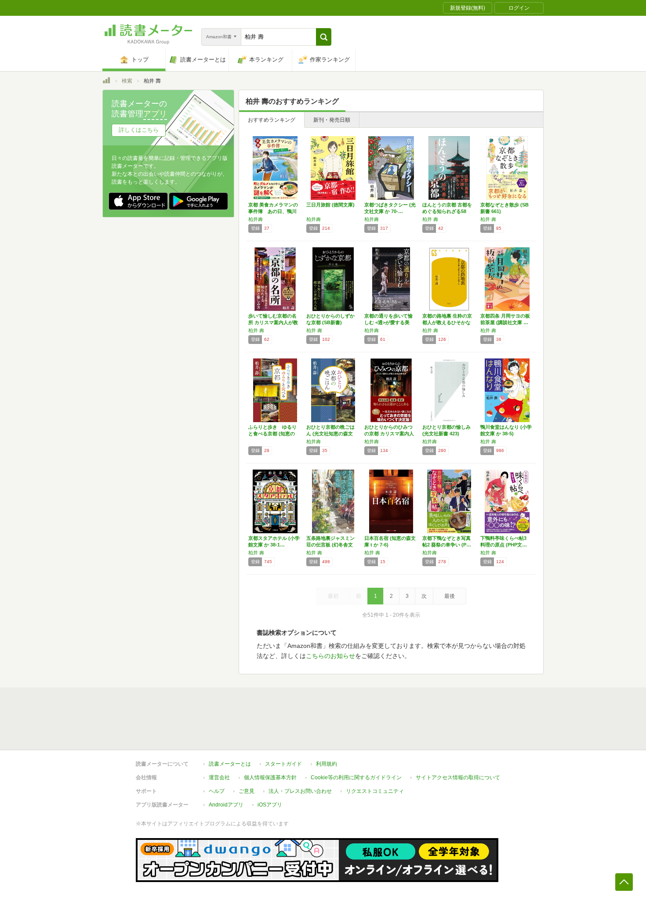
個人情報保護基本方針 (270, 777)
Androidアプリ (226, 804)
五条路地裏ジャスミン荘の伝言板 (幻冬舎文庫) (330, 544)
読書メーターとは (230, 764)
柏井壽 (255, 219)
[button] (323, 37)
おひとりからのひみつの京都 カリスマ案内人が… (389, 433)
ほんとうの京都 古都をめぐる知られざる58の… (447, 211)
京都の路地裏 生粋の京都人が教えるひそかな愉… (447, 322)
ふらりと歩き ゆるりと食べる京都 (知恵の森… (272, 433)
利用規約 (326, 764)
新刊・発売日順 (331, 120)
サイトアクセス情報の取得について (458, 777)
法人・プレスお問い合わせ (300, 791)
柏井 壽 (430, 219)
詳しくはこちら (139, 130)
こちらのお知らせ (330, 655)
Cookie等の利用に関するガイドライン (356, 777)
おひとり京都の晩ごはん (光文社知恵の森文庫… (330, 433)
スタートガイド (283, 764)
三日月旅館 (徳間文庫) (330, 204)
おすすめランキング (271, 120)
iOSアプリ (270, 804)
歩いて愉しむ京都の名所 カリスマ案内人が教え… (273, 322)
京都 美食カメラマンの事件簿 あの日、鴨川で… (273, 211)
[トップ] (106, 82)
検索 (127, 81)
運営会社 (219, 777)
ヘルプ (217, 791)
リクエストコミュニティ (375, 791)
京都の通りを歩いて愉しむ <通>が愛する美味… (388, 322)
